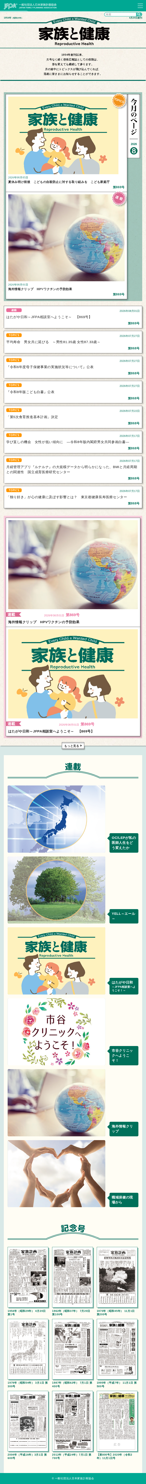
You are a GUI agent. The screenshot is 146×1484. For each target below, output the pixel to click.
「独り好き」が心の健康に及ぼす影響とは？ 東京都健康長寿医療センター (66, 497)
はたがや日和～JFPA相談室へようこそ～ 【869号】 (49, 317)
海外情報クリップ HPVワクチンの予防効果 (40, 289)
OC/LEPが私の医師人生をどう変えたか (124, 842)
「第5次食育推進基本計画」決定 (32, 417)
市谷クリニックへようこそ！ (122, 1055)
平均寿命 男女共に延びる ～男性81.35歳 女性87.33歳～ (53, 342)
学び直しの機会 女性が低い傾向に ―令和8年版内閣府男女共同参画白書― (67, 442)
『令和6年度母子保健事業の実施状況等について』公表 (50, 367)
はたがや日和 (124, 986)
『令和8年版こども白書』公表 (30, 392)
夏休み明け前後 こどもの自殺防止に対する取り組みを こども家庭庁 (59, 181)
